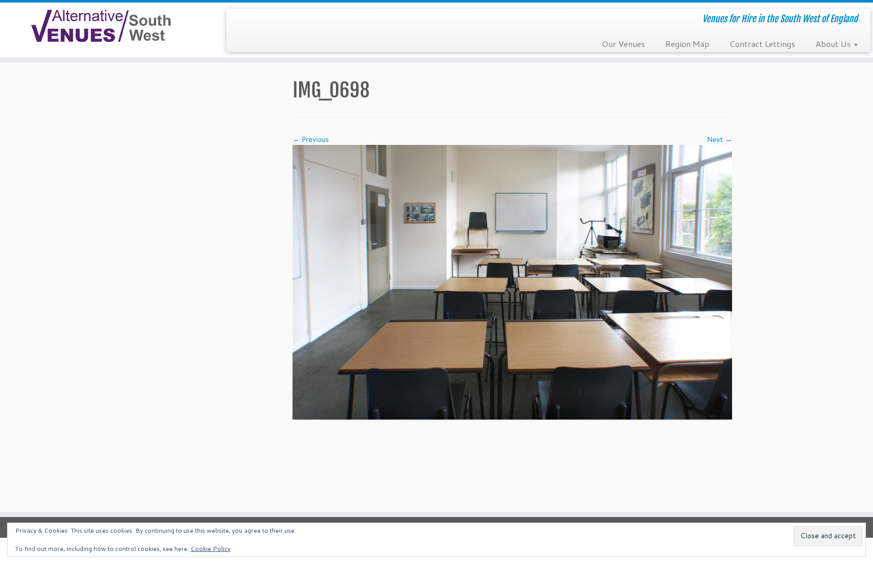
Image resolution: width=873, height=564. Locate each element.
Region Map (687, 43)
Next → (719, 139)
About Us (834, 43)
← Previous (311, 139)
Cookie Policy (210, 548)
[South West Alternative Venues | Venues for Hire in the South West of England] (101, 26)
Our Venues (623, 43)
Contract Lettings (762, 43)
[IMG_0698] (512, 281)
